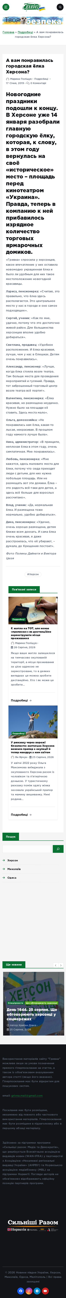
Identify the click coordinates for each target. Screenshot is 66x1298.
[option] (33, 1004)
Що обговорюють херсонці (40, 1003)
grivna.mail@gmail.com (27, 1096)
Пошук (10, 836)
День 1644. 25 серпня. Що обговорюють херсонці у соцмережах (31, 1014)
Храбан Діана (26, 1025)
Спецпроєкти (15, 1003)
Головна (8, 32)
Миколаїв (14, 869)
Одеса (11, 877)
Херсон (34, 574)
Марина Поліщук (21, 79)
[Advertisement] (33, 921)
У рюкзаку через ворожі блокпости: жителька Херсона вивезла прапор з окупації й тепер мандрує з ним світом (32, 747)
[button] (55, 965)
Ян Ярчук (21, 757)
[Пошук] (58, 849)
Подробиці (25, 32)
